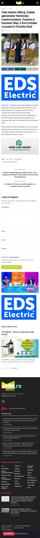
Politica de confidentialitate (11, 257)
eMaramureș (6, 337)
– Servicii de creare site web (16, 408)
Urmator (14, 368)
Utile (28, 487)
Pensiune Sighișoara (7, 530)
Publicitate (17, 486)
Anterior (6, 368)
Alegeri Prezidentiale (5, 478)
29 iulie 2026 (15, 337)
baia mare (9, 159)
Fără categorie (19, 476)
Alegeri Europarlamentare (7, 471)
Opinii (16, 481)
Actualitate (9, 8)
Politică (17, 483)
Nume (4, 231)
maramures (18, 159)
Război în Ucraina (30, 466)
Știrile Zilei (31, 482)
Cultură (16, 468)
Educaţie (17, 473)
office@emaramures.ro (8, 396)
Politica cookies (5, 528)
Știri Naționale (32, 480)
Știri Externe (31, 477)
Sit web (3, 248)
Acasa (3, 8)
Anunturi (4, 482)
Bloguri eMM (5, 484)
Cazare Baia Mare (18, 528)
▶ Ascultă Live (8, 533)
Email (3, 240)
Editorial (17, 471)
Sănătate (30, 470)
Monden (17, 478)
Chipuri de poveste (4, 487)
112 (2, 466)
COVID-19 (17, 466)
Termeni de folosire (6, 526)
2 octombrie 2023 (18, 30)
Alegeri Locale (6, 475)
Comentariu (5, 207)
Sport (29, 475)
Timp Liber (30, 485)
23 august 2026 (8, 424)
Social (29, 472)
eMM (8, 30)
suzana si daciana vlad (9, 162)
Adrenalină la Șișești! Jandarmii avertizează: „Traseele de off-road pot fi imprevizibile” (24, 511)
